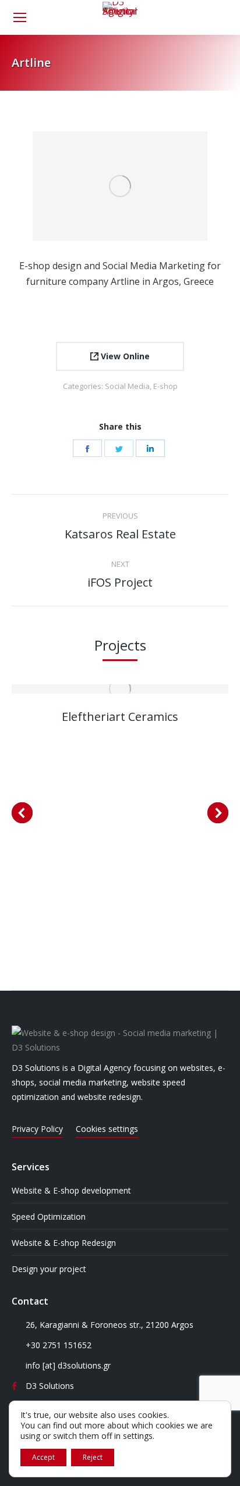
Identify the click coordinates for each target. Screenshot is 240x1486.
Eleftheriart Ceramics (120, 716)
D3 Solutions (50, 1385)
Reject (93, 1457)
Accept (43, 1457)
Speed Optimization (49, 1216)
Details (120, 689)
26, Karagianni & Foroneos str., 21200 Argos (109, 1324)
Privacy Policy (37, 1128)
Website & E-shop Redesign (64, 1242)
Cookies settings (107, 1128)
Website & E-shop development (71, 1190)
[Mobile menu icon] (20, 17)
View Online (124, 356)
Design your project (49, 1268)
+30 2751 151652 (58, 1345)
